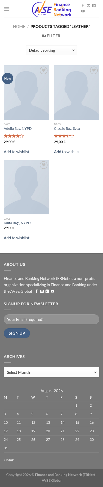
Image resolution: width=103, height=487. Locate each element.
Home (19, 26)
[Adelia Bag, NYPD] (26, 92)
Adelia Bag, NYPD (18, 129)
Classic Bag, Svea (67, 129)
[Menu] (7, 9)
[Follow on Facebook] (83, 6)
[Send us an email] (88, 6)
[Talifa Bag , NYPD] (26, 187)
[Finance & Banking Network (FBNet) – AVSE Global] (51, 9)
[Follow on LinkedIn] (94, 6)
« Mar (9, 459)
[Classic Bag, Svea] (76, 92)
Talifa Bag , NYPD (17, 223)
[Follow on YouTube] (83, 11)
